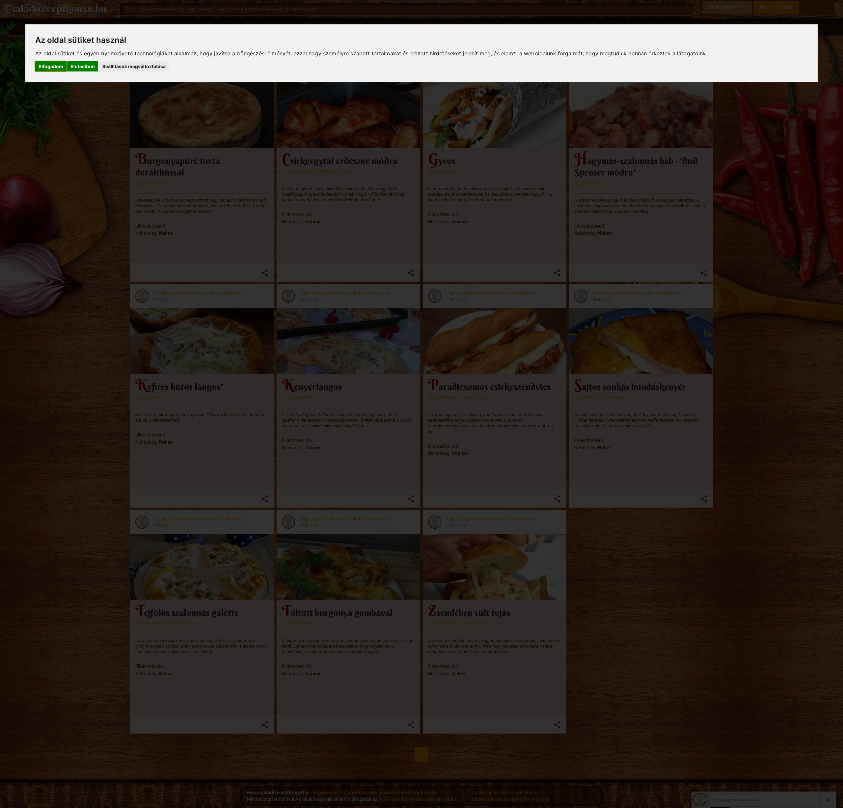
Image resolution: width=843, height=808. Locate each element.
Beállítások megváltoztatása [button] (134, 66)
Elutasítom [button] (82, 66)
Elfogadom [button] (51, 66)
